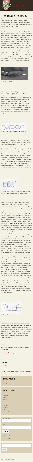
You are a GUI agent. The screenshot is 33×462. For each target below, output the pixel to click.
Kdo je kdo (5, 407)
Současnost (5, 403)
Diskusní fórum (5, 383)
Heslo (3, 424)
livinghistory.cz (19, 5)
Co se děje (5, 405)
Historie (4, 393)
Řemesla (4, 365)
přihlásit (29, 371)
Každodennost (6, 395)
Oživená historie (6, 411)
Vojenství (4, 397)
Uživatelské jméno (6, 418)
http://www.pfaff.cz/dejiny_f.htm (8, 352)
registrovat (21, 371)
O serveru (5, 409)
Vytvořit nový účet (6, 435)
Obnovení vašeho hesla (8, 438)
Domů (3, 381)
